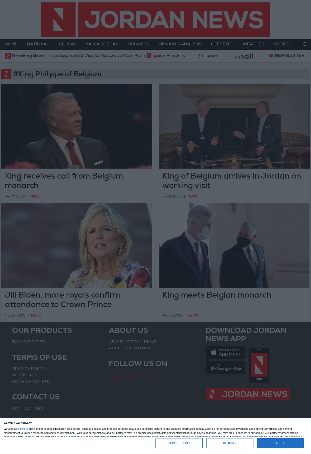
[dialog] (155, 436)
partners (23, 429)
